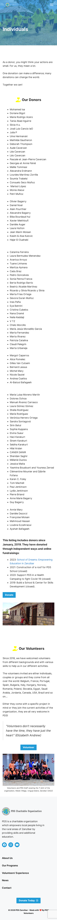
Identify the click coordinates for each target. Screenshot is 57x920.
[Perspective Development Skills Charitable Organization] (13, 4)
